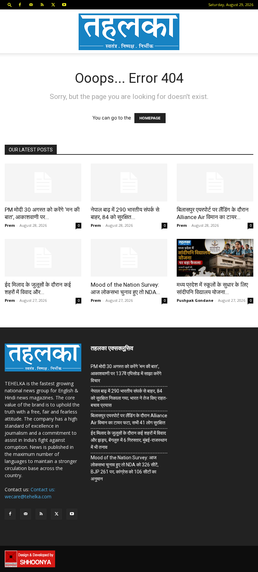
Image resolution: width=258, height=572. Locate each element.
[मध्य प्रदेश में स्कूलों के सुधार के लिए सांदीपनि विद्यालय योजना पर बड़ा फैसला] (215, 258)
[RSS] (42, 4)
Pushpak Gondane (195, 300)
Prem (10, 225)
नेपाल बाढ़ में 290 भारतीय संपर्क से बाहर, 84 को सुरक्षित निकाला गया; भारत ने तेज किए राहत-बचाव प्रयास (129, 398)
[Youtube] (64, 4)
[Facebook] (20, 4)
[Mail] (31, 4)
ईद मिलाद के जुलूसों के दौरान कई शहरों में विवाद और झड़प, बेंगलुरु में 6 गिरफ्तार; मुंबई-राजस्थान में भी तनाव (129, 440)
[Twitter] (53, 4)
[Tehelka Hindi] (129, 31)
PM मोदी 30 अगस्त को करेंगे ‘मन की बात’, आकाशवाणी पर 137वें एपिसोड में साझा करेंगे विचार (126, 373)
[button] (10, 4)
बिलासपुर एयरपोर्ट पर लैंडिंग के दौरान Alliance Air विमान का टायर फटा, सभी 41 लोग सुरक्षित (129, 419)
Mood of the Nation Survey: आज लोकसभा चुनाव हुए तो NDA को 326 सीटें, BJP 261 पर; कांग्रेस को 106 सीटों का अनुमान (125, 468)
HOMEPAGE (150, 118)
